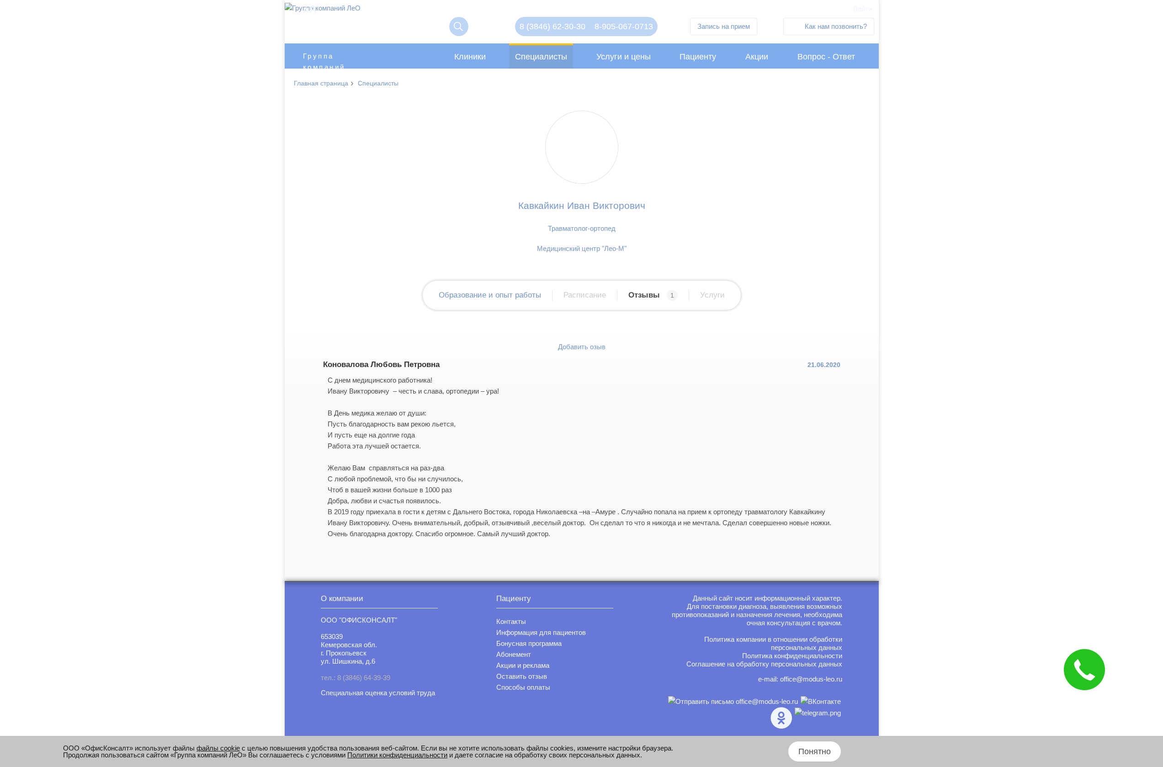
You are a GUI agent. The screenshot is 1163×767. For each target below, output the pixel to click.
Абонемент (513, 654)
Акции (756, 56)
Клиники (470, 56)
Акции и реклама (522, 665)
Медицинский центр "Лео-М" (582, 248)
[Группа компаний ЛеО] (323, 10)
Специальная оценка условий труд (376, 693)
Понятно (814, 751)
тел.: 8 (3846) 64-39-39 (355, 678)
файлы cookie (218, 748)
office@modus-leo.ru (811, 679)
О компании (342, 598)
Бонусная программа (529, 643)
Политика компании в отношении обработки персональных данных (773, 643)
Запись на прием (723, 26)
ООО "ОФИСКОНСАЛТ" (359, 620)
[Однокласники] (781, 718)
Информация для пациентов (541, 632)
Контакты (511, 621)
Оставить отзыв (521, 676)
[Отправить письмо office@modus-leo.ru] (733, 701)
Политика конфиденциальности (792, 656)
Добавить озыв (581, 347)
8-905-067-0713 (624, 26)
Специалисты (541, 56)
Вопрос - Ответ (826, 56)
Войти (862, 9)
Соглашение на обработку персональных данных (764, 664)
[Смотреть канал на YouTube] (818, 718)
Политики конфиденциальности (397, 755)
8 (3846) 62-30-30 (552, 26)
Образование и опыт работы (490, 295)
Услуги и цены (623, 56)
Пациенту (698, 56)
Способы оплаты (523, 687)
